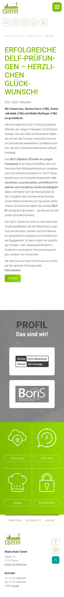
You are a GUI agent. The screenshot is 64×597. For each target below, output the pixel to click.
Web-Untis (47, 458)
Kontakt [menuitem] (50, 520)
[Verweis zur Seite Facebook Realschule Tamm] (55, 541)
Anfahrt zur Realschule (16, 564)
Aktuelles (49, 36)
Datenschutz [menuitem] (33, 520)
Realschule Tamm (13, 36)
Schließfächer (47, 502)
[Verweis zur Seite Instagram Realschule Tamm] (55, 550)
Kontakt (15, 586)
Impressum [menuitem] (15, 520)
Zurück (12, 278)
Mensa (17, 502)
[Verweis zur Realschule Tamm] (10, 8)
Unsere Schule (34, 36)
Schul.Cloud (17, 458)
